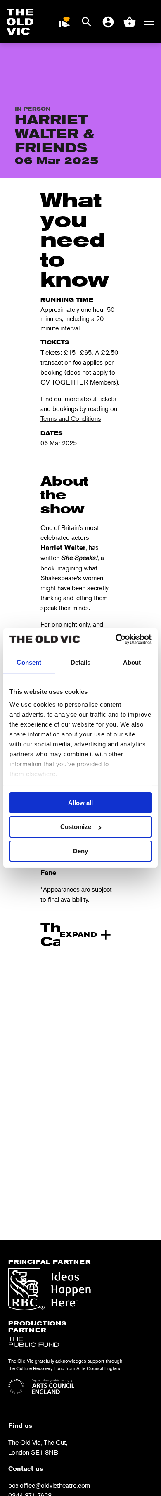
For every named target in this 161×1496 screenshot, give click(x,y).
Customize (75, 826)
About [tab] (132, 661)
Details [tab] (81, 661)
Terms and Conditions (70, 418)
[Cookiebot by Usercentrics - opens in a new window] (116, 639)
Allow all (80, 802)
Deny (80, 851)
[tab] (77, 935)
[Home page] (20, 22)
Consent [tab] (29, 661)
